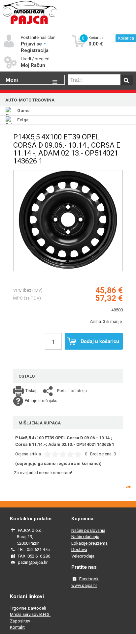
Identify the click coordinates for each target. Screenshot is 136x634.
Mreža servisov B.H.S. (30, 614)
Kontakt (17, 627)
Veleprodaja (82, 556)
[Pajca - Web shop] (29, 23)
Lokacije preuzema (89, 543)
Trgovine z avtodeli (28, 608)
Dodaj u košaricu (100, 341)
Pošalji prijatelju (72, 390)
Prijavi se (32, 44)
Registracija (35, 50)
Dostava (79, 549)
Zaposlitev (20, 621)
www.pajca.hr (84, 585)
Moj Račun (33, 65)
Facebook (89, 578)
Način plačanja (85, 536)
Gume (23, 110)
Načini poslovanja (88, 530)
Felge (23, 119)
